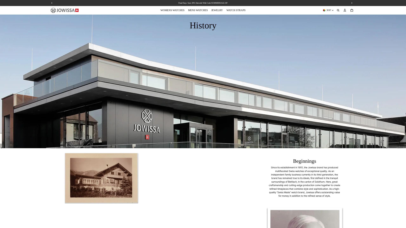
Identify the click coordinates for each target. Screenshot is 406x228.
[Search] (338, 10)
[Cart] (351, 10)
